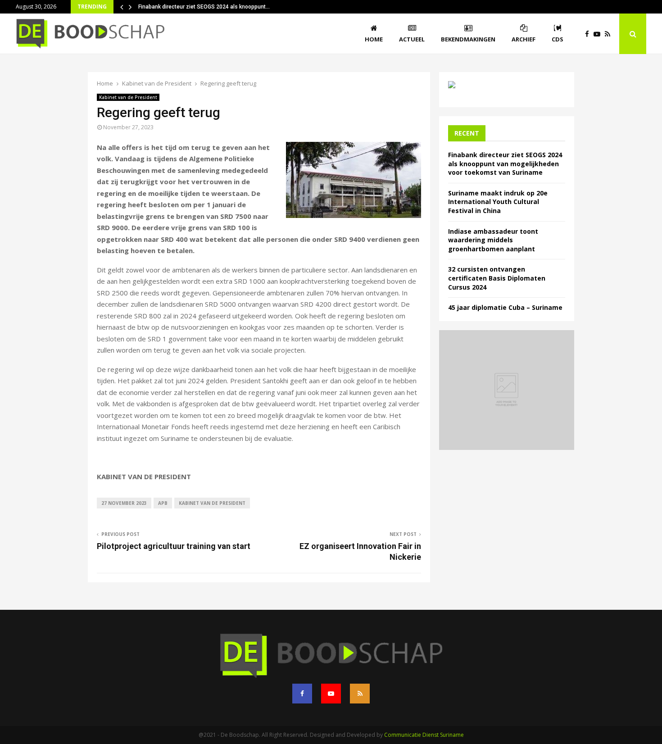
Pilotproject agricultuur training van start (173, 546)
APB (163, 503)
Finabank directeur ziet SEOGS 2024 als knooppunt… (204, 7)
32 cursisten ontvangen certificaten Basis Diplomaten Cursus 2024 (496, 278)
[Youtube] (599, 34)
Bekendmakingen (468, 39)
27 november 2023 (124, 503)
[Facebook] (589, 34)
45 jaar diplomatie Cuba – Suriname (505, 307)
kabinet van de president (212, 503)
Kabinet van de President (128, 97)
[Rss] (610, 34)
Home (374, 39)
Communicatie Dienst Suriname (424, 735)
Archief (523, 39)
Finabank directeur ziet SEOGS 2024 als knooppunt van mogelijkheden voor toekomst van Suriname (505, 163)
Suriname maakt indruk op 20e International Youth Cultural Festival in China (498, 202)
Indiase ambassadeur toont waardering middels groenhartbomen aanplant (493, 240)
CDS (557, 39)
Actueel (412, 39)
